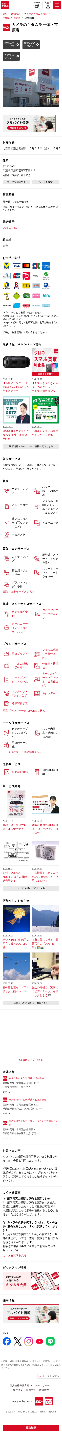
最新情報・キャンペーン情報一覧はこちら (31, 446)
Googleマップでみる (31, 1059)
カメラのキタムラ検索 (35, 14)
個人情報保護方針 (19, 1385)
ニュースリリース (42, 1385)
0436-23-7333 (10, 227)
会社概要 (18, 1389)
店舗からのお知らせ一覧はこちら (31, 1003)
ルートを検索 (46, 182)
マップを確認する (16, 182)
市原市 (17, 18)
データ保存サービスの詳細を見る (22, 752)
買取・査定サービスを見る (18, 591)
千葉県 (6, 18)
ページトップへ (50, 1376)
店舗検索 (37, 2)
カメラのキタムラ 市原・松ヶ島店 (26, 1078)
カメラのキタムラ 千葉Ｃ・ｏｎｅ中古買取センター (33, 1123)
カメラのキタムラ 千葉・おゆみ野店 (27, 1099)
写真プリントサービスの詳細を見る (24, 710)
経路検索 (31, 1427)
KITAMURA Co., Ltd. (24, 1411)
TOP (5, 14)
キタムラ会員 (48, 2)
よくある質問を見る (14, 1255)
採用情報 (31, 1389)
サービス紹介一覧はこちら (31, 888)
